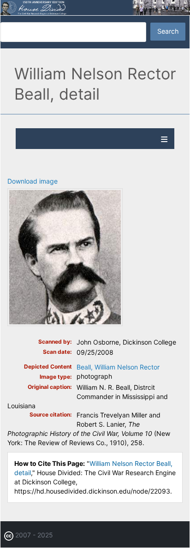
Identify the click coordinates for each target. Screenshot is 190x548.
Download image (32, 181)
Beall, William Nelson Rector (118, 367)
